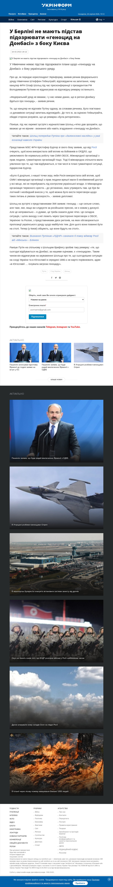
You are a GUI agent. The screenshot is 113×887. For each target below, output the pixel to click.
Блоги (12, 826)
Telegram (51, 327)
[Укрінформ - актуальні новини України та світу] (56, 4)
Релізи (13, 846)
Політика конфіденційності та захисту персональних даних (68, 840)
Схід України (55, 271)
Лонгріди (14, 833)
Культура (53, 19)
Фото (12, 819)
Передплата (64, 819)
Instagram (62, 327)
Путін (44, 271)
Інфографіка (15, 829)
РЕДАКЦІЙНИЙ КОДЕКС (68, 850)
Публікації (14, 812)
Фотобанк (22, 14)
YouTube (75, 327)
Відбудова (39, 815)
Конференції (15, 840)
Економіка (22, 19)
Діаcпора (38, 842)
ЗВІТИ (61, 846)
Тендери (62, 828)
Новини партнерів (18, 836)
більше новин (56, 379)
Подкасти (14, 808)
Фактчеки (38, 825)
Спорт (64, 19)
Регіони (41, 19)
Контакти (62, 815)
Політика (38, 819)
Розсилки (62, 853)
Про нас (62, 812)
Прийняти (80, 883)
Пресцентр (33, 14)
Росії (94, 147)
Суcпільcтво (40, 835)
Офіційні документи (19, 843)
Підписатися (37, 316)
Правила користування (68, 825)
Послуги (12, 14)
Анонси (43, 14)
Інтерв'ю (14, 815)
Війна (11, 19)
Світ (33, 19)
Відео (12, 822)
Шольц (67, 271)
